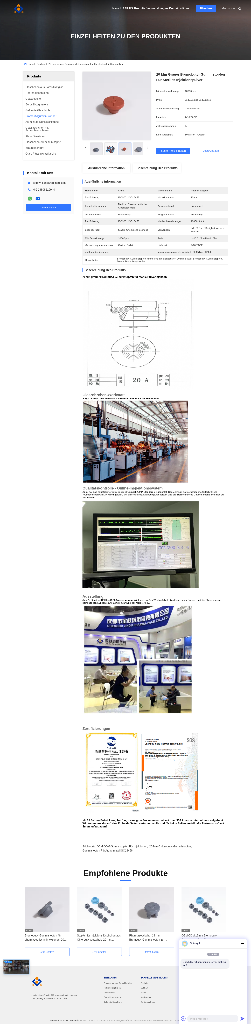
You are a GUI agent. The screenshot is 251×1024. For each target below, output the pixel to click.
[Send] (242, 1018)
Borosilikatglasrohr (112, 997)
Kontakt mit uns (179, 8)
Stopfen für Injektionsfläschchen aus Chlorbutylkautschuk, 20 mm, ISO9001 (99, 938)
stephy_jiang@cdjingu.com (49, 182)
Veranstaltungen (157, 8)
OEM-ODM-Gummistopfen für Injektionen (122, 846)
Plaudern (206, 8)
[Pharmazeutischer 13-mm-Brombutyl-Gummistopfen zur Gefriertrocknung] (151, 909)
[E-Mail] (37, 198)
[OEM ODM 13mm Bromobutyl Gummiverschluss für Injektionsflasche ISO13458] (204, 909)
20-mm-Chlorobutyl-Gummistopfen (170, 846)
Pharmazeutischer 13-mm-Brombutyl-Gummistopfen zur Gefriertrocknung (146, 938)
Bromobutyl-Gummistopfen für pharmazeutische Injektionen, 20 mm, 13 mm (44, 938)
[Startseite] (19, 8)
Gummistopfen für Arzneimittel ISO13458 (107, 850)
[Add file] (183, 1018)
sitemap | (74, 1020)
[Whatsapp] (30, 198)
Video (143, 993)
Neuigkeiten (146, 997)
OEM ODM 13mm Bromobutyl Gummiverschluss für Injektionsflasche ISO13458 (199, 938)
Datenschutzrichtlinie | (59, 1020)
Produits (139, 8)
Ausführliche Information (106, 168)
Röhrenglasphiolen (112, 988)
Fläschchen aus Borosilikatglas (118, 983)
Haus (115, 8)
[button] (29, 917)
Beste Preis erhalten (173, 150)
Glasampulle (109, 993)
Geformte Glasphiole (113, 1002)
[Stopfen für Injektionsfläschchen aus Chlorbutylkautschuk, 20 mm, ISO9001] (99, 909)
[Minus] (242, 943)
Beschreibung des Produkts (157, 168)
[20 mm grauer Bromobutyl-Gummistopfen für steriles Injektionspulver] (116, 106)
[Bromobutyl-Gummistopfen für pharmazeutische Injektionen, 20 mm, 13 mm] (47, 909)
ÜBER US (126, 8)
